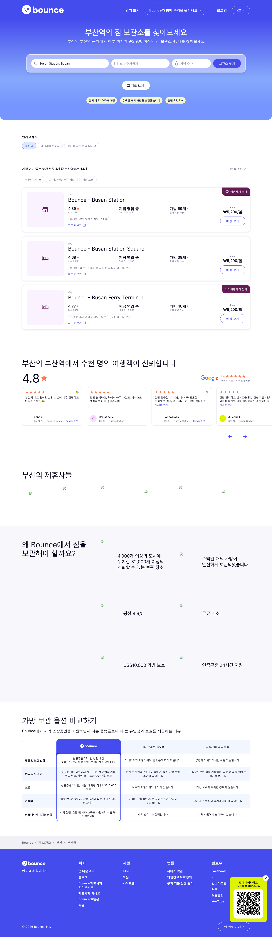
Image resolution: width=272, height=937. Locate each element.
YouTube (217, 901)
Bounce (27, 842)
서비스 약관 (175, 871)
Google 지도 (72, 421)
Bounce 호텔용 (88, 899)
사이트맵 (129, 883)
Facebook (218, 871)
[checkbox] (29, 145)
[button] (227, 63)
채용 (81, 905)
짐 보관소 (44, 842)
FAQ (126, 871)
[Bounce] (43, 9)
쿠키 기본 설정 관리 (180, 883)
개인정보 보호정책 (179, 877)
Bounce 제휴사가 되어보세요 (90, 885)
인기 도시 (132, 10)
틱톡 (214, 889)
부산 (59, 842)
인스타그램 (218, 883)
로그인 (222, 10)
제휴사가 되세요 (89, 893)
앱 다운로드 (86, 871)
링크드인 (217, 895)
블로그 (82, 877)
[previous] (230, 436)
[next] (245, 436)
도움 (126, 877)
